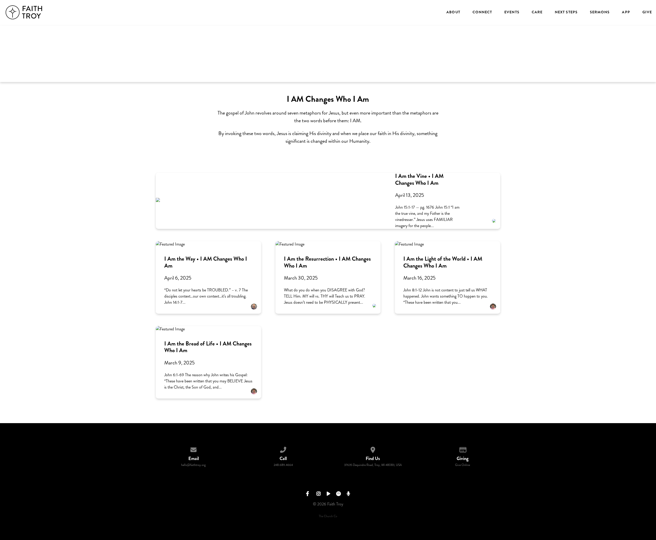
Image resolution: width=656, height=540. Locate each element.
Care (537, 12)
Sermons (600, 12)
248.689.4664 (283, 465)
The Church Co (328, 516)
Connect (482, 12)
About (453, 12)
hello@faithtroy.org (193, 465)
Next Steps (566, 12)
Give (647, 12)
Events (511, 12)
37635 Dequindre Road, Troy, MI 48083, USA (373, 465)
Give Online (462, 465)
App (626, 12)
